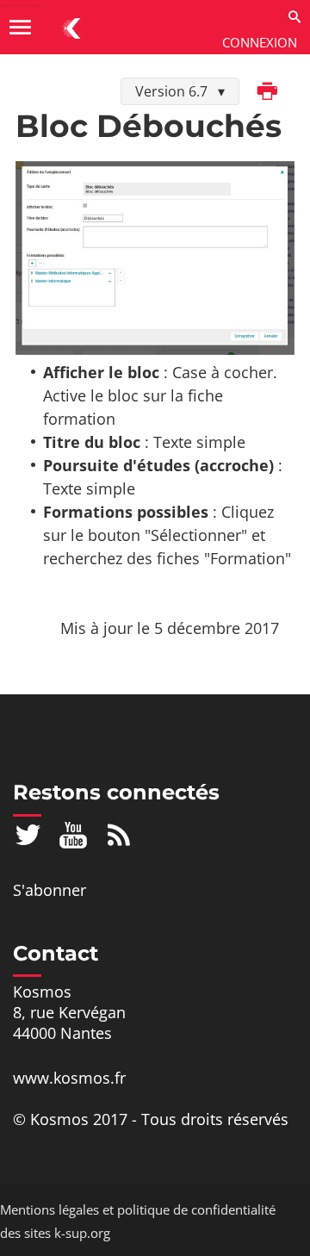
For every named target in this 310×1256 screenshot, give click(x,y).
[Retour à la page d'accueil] (72, 27)
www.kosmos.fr (69, 1077)
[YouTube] (74, 834)
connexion (259, 42)
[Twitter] (28, 834)
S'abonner (49, 890)
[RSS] (119, 834)
